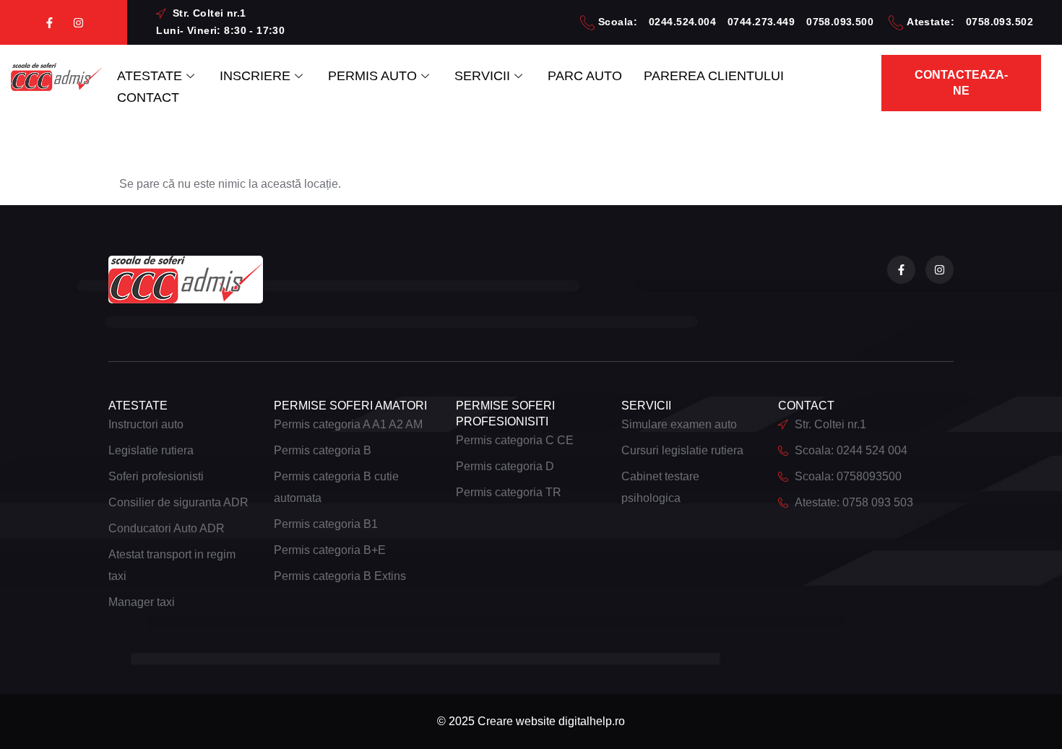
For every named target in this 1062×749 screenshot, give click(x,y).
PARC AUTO (585, 76)
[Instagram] (78, 22)
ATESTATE (149, 76)
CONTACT (148, 97)
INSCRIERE (255, 76)
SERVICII (482, 76)
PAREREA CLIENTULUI (714, 76)
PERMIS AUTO (372, 76)
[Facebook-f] (49, 22)
